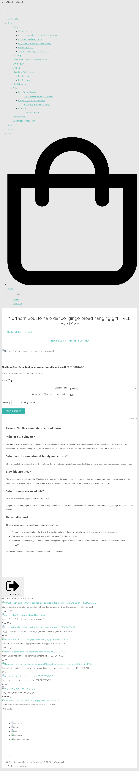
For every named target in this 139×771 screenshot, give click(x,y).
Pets (15, 88)
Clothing (17, 55)
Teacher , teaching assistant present (34, 51)
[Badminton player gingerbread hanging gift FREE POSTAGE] (30, 700)
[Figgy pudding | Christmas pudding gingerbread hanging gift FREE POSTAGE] (38, 627)
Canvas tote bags (26, 31)
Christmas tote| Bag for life (30, 39)
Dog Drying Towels (27, 92)
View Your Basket (58, 341)
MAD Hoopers (24, 80)
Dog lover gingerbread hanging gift (18, 692)
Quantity (6, 403)
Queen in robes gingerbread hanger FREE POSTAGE (26, 680)
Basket (16, 299)
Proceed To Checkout (78, 341)
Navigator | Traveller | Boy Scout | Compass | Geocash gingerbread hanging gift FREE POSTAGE (46, 668)
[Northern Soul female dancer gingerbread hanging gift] (6, 359)
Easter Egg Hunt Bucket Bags (31, 100)
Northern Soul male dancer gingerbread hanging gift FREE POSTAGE (34, 643)
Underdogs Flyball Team (24, 121)
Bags (15, 27)
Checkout (17, 303)
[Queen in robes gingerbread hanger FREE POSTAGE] (27, 676)
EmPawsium (18, 64)
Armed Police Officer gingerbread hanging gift (23, 619)
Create (24, 766)
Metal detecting (20, 84)
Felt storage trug (25, 47)
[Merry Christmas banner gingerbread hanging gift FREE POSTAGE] (33, 652)
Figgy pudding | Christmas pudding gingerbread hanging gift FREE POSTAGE (37, 631)
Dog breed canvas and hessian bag (34, 43)
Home (10, 129)
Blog (9, 125)
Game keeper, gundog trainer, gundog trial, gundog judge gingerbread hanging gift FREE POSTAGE (48, 607)
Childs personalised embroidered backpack (38, 35)
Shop (9, 23)
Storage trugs (19, 117)
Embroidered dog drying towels (38, 96)
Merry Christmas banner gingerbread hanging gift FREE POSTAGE (32, 656)
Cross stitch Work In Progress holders (30, 60)
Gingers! (16, 68)
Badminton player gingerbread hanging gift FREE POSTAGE (29, 705)
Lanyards (22, 108)
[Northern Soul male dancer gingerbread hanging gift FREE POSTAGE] (35, 639)
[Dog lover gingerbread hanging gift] (19, 688)
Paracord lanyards (32, 112)
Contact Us (12, 19)
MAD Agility (23, 76)
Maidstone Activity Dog (23, 72)
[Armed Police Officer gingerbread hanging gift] (24, 615)
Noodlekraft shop (14, 332)
